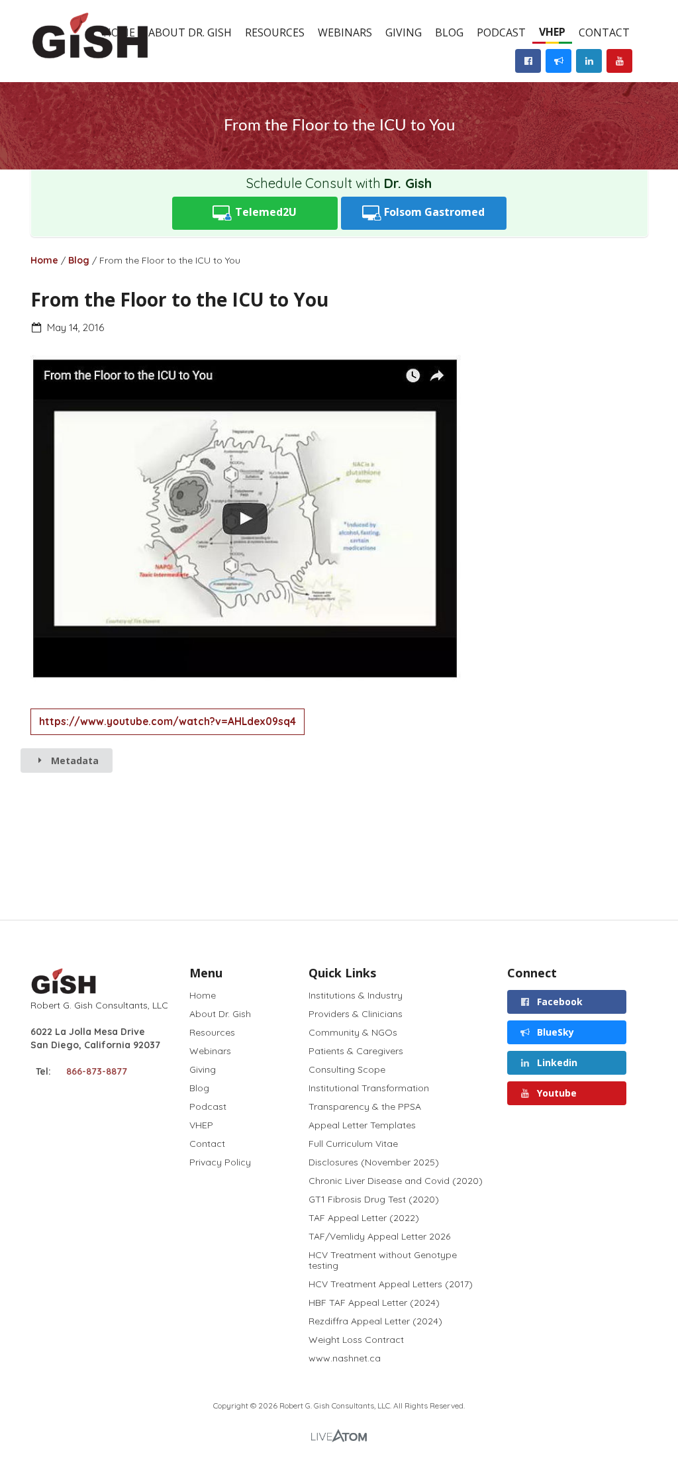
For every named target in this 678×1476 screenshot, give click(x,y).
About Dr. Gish (190, 32)
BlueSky (554, 1032)
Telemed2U (264, 212)
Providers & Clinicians (356, 1014)
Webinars (345, 32)
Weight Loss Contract (356, 1340)
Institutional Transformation (369, 1088)
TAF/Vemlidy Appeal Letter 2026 (379, 1236)
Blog (449, 32)
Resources (275, 32)
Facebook (558, 1001)
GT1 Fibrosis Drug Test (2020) (374, 1199)
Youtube (555, 1093)
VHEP (552, 32)
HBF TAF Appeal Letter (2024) (374, 1302)
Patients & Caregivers (356, 1051)
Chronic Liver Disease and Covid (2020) (396, 1181)
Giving (403, 32)
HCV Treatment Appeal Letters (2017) (391, 1284)
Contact (604, 32)
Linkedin (555, 1062)
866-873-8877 (96, 1071)
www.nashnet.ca (345, 1357)
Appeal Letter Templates (362, 1125)
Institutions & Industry (356, 995)
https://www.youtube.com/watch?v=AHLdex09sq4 (167, 721)
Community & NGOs (353, 1032)
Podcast (501, 32)
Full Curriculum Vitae (353, 1144)
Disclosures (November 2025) (374, 1162)
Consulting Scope (347, 1069)
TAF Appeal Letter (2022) (364, 1218)
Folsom (433, 212)
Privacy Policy (220, 1161)
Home (44, 260)
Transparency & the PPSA (365, 1106)
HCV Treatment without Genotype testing (383, 1260)
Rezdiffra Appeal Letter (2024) (375, 1321)
